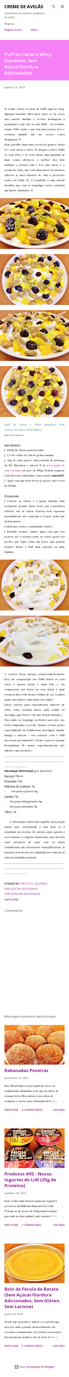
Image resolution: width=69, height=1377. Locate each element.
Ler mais (59, 1109)
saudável (41, 883)
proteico (26, 883)
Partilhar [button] (11, 899)
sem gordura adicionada (22, 893)
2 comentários (32, 1346)
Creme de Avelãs (23, 6)
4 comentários (32, 1109)
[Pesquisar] (53, 6)
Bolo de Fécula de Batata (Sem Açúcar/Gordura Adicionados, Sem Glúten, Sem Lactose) (32, 1297)
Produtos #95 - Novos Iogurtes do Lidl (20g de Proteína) (30, 1179)
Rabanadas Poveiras (26, 1070)
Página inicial (13, 29)
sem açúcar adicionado (21, 888)
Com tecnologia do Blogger (37, 1366)
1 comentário (31, 1225)
